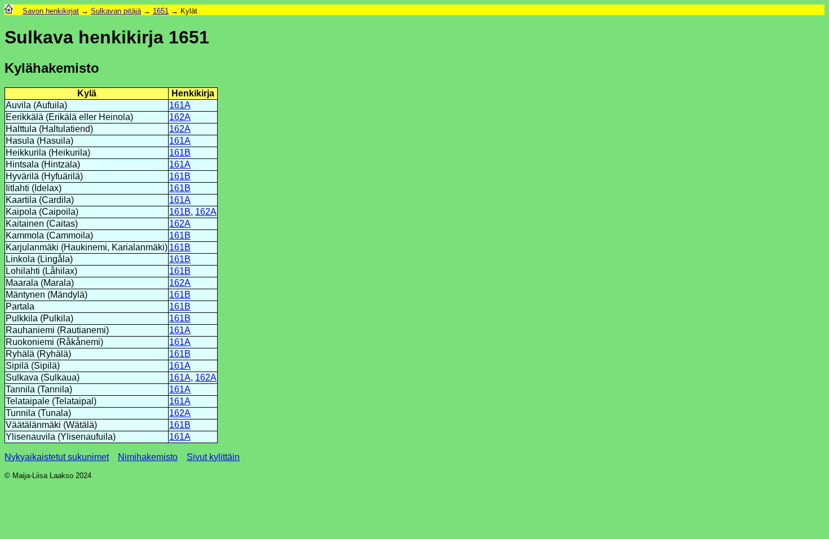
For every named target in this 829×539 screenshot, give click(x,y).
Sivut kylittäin (213, 457)
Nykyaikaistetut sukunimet (57, 457)
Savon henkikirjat (51, 11)
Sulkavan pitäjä (116, 11)
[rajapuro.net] (9, 11)
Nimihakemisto (148, 457)
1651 (161, 11)
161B (180, 152)
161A (180, 105)
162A (180, 117)
